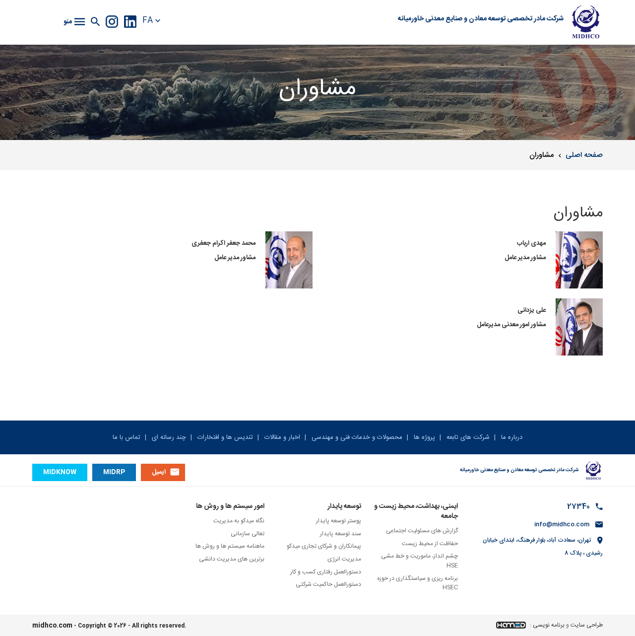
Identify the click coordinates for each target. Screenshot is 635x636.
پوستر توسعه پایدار (338, 521)
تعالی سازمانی (247, 534)
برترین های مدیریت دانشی (231, 559)
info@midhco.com (561, 524)
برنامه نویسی (549, 625)
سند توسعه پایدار (340, 534)
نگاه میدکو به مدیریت (238, 521)
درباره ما (510, 437)
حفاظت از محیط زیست (430, 544)
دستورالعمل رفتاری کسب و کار (325, 572)
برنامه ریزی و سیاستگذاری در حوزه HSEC (417, 583)
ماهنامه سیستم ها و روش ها (229, 546)
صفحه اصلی (584, 155)
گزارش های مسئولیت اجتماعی (422, 531)
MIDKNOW (59, 472)
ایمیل (159, 472)
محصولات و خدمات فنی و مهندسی (356, 437)
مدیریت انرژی (344, 559)
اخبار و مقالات (281, 437)
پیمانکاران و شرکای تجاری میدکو (324, 546)
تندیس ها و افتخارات (224, 437)
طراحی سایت (587, 625)
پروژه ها (423, 437)
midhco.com (52, 625)
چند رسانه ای (168, 437)
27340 (578, 506)
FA (147, 21)
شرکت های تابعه (467, 437)
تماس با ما (126, 437)
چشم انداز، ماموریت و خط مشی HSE (419, 560)
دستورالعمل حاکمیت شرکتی (328, 584)
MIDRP (114, 472)
